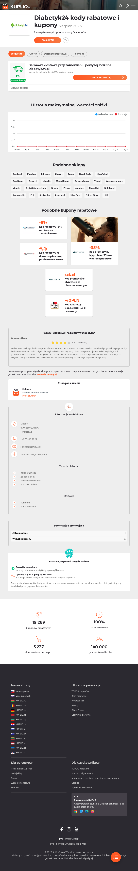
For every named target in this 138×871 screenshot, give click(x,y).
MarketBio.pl (62, 181)
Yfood (97, 181)
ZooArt (58, 174)
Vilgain (16, 188)
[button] (104, 114)
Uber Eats (75, 195)
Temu (71, 174)
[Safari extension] (82, 811)
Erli (32, 195)
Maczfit (46, 181)
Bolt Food (109, 188)
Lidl (106, 195)
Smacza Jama (82, 181)
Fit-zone (45, 174)
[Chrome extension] (76, 811)
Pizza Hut (94, 188)
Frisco (66, 188)
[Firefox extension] (93, 811)
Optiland (17, 174)
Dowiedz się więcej (47, 374)
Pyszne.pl (60, 195)
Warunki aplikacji (20, 88)
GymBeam (18, 181)
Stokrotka (45, 195)
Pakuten (31, 174)
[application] (69, 132)
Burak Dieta (85, 174)
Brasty (54, 188)
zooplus (79, 188)
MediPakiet (102, 174)
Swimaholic (19, 195)
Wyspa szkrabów (114, 181)
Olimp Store (92, 195)
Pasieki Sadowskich (36, 188)
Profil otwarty (29, 396)
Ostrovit (33, 181)
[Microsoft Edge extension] (87, 811)
